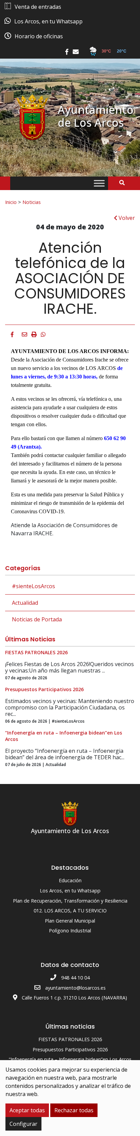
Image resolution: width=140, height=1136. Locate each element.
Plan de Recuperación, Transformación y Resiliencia (70, 900)
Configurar (23, 1124)
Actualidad (25, 602)
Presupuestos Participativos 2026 (70, 1049)
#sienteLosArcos (33, 586)
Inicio (11, 202)
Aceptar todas (27, 1110)
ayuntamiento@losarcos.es (75, 988)
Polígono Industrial (70, 930)
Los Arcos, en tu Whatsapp (70, 890)
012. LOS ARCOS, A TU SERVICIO (70, 910)
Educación (70, 880)
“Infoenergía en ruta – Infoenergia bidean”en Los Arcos (70, 1059)
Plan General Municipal (70, 920)
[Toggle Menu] (99, 183)
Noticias (31, 202)
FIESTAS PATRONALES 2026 (70, 1039)
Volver (126, 218)
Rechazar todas (73, 1110)
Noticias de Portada (37, 619)
